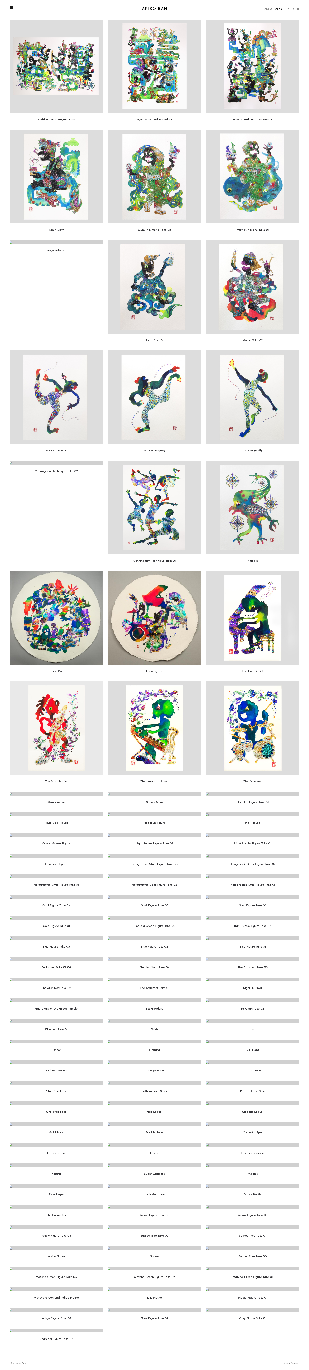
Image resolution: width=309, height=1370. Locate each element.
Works (278, 9)
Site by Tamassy (291, 1363)
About (268, 9)
